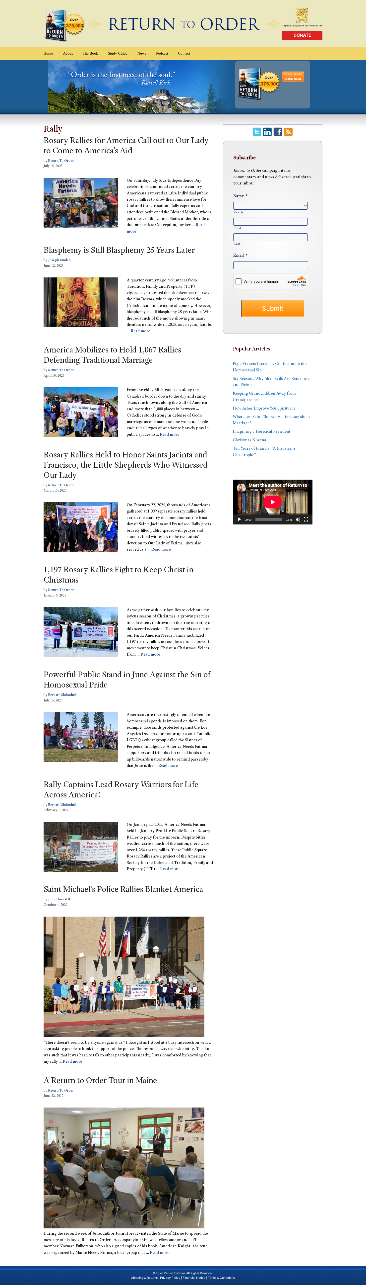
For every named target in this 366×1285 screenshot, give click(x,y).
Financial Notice (194, 1278)
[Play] (239, 519)
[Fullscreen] (306, 519)
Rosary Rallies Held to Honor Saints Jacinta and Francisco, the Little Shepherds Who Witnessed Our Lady (126, 465)
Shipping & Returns (144, 1278)
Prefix (239, 212)
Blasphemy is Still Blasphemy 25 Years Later (119, 251)
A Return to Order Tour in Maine (100, 1081)
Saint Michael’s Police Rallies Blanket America (123, 890)
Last (237, 244)
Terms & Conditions (221, 1278)
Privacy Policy (170, 1278)
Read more (140, 331)
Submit (272, 308)
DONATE (302, 35)
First (237, 228)
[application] (272, 502)
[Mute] (298, 519)
